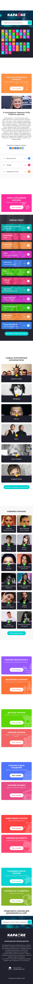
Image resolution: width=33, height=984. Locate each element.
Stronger (27, 165)
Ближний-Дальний (9, 264)
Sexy (5, 308)
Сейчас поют (16, 220)
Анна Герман (16, 459)
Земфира (16, 399)
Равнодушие (24, 626)
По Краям (24, 607)
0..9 (3, 44)
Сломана (7, 282)
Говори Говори (8, 246)
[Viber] (18, 148)
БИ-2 (16, 439)
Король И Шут (16, 379)
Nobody (9, 549)
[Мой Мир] (15, 148)
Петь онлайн (16, 88)
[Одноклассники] (13, 148)
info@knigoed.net (18, 969)
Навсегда (8, 568)
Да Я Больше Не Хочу (11, 326)
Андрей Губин (16, 479)
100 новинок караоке (16, 633)
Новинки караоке (16, 511)
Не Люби (24, 549)
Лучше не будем (9, 300)
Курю (5, 237)
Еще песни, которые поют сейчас (16, 333)
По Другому (7, 228)
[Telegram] (23, 148)
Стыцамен (7, 317)
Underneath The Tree (27, 171)
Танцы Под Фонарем (10, 255)
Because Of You (27, 158)
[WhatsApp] (20, 148)
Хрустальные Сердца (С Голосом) (10, 607)
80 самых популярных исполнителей (16, 487)
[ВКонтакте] (10, 148)
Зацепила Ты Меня (9, 626)
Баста (16, 419)
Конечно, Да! (24, 568)
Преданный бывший (10, 291)
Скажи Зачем (8, 273)
